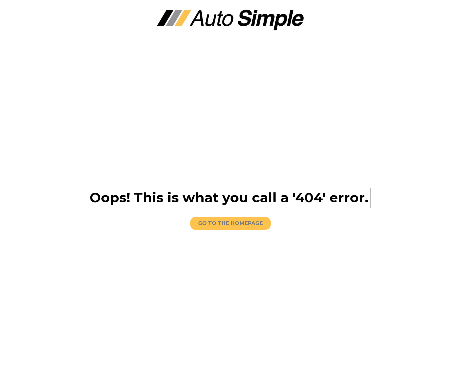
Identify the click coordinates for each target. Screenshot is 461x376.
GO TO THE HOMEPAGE (230, 223)
